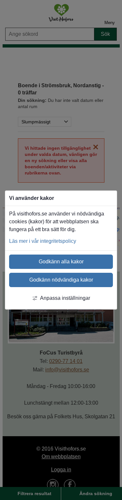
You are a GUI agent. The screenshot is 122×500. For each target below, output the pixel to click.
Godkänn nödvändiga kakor (61, 280)
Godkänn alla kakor (61, 261)
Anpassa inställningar (65, 298)
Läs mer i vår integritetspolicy (42, 241)
